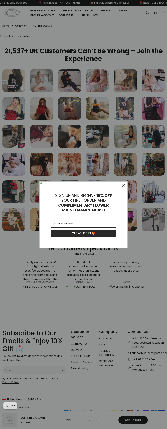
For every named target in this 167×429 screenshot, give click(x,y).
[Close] (124, 185)
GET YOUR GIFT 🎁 (83, 233)
